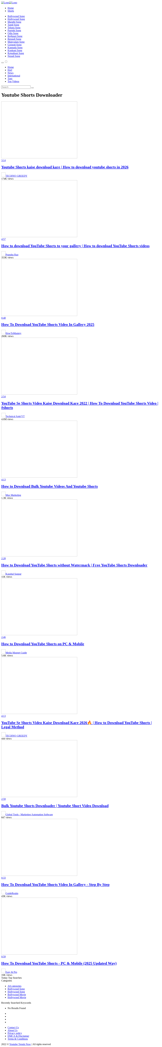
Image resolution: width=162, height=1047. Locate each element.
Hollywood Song (16, 19)
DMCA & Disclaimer (18, 1036)
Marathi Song (14, 22)
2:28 (3, 558)
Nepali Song (14, 56)
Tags (10, 78)
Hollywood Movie (17, 997)
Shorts (11, 10)
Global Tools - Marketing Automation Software (29, 814)
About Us (12, 1030)
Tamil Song (13, 24)
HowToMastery (13, 333)
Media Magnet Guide (16, 652)
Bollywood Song (16, 16)
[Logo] (9, 2)
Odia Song (13, 33)
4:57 (3, 239)
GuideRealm (12, 893)
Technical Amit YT (15, 416)
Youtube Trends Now (20, 1044)
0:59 (3, 956)
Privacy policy (15, 1033)
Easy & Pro (11, 972)
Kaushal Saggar (13, 574)
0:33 (3, 877)
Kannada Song (15, 47)
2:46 (3, 637)
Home (11, 8)
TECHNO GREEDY (16, 175)
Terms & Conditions (18, 1039)
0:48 (3, 318)
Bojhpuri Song (15, 36)
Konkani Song (15, 50)
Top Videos (13, 81)
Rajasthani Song (16, 53)
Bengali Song (14, 39)
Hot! (10, 70)
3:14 (3, 160)
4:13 (3, 479)
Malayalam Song (16, 42)
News (10, 73)
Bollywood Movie (17, 994)
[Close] (2, 62)
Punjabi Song (14, 30)
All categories (14, 986)
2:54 (3, 396)
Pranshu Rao (12, 254)
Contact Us (13, 1027)
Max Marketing (13, 495)
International (14, 75)
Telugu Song (14, 27)
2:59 (3, 799)
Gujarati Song (15, 44)
